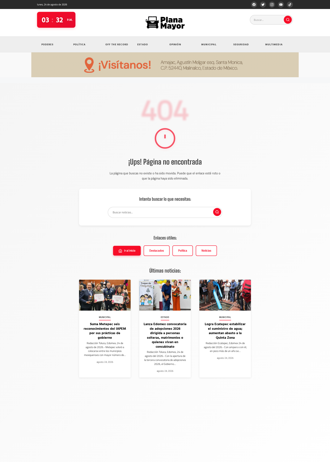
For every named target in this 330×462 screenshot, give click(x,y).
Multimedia (274, 44)
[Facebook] (254, 5)
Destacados (156, 250)
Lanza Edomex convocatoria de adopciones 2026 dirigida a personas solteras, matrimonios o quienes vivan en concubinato (165, 335)
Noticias (206, 250)
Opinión (175, 44)
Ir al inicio (129, 250)
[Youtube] (281, 5)
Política (79, 44)
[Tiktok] (290, 5)
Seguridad (241, 44)
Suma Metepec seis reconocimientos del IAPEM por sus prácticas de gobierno (105, 330)
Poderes (47, 44)
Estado (142, 44)
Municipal (208, 44)
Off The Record (116, 44)
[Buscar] (288, 20)
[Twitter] (263, 5)
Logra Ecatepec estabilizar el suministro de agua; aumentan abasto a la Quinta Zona (225, 330)
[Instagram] (272, 5)
